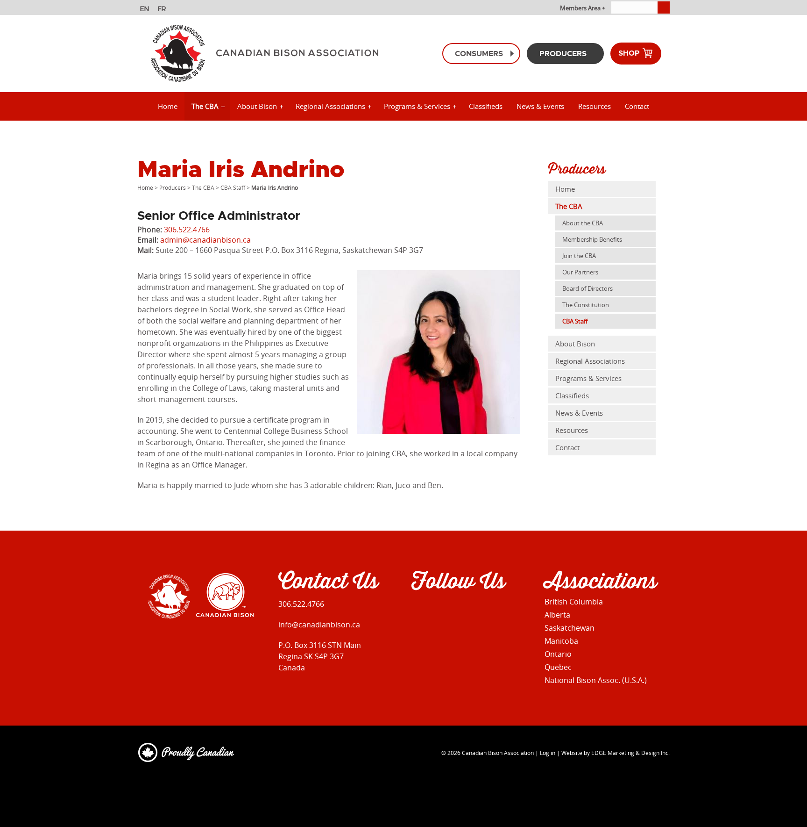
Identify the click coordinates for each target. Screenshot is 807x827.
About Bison (257, 106)
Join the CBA (579, 256)
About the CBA (582, 223)
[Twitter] (457, 611)
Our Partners (580, 272)
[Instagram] (437, 611)
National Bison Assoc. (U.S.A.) (596, 680)
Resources (594, 106)
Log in (547, 752)
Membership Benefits (592, 239)
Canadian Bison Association (498, 752)
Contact (637, 106)
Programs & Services (417, 106)
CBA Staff (232, 187)
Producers (563, 53)
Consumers (479, 53)
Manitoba (561, 641)
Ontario (558, 654)
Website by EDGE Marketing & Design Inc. (615, 752)
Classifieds (486, 106)
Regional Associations (330, 106)
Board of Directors (587, 288)
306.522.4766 (187, 229)
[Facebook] (417, 611)
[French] (163, 9)
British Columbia (574, 602)
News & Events (540, 106)
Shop (630, 53)
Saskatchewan (570, 628)
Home (167, 106)
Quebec (558, 667)
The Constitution (585, 305)
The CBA (205, 106)
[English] (145, 9)
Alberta (557, 615)
